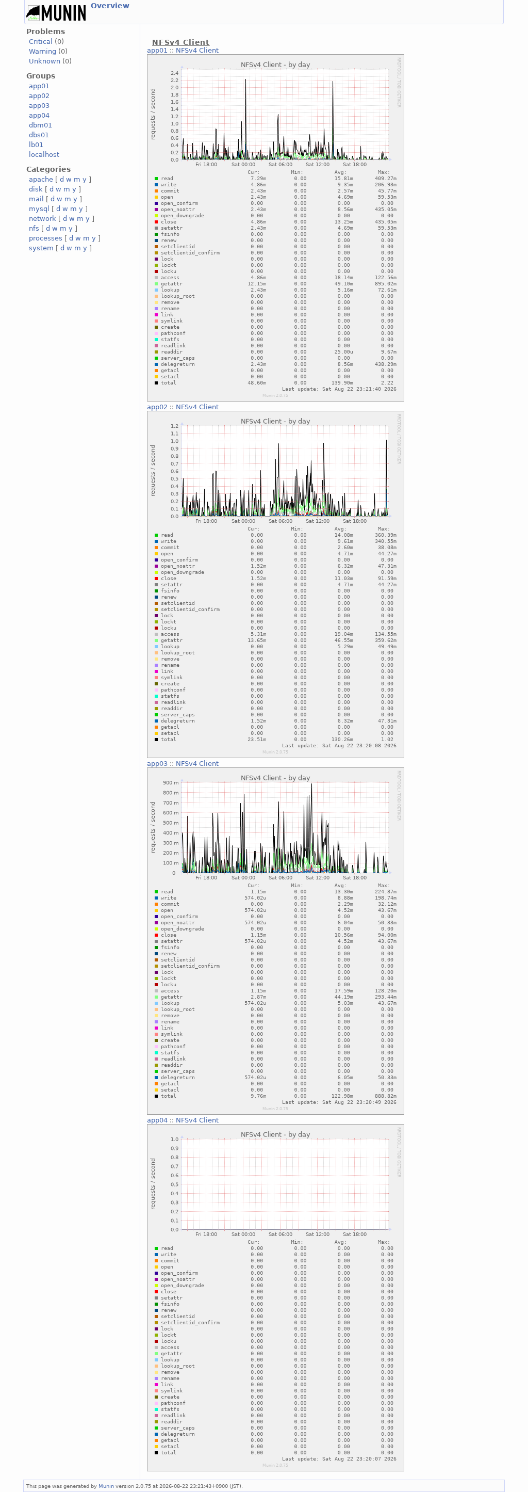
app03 (39, 105)
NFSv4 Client (197, 50)
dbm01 (40, 125)
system (41, 248)
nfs (34, 228)
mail (36, 199)
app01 (39, 86)
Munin (106, 1486)
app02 (39, 96)
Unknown (44, 61)
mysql (39, 209)
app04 (39, 115)
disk (36, 189)
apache (41, 179)
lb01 (36, 145)
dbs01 (39, 135)
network (42, 218)
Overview (110, 6)
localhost (44, 154)
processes (45, 238)
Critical (41, 41)
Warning (42, 51)
